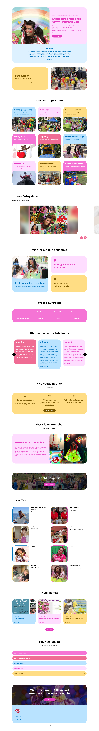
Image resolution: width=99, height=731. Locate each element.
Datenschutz (52, 725)
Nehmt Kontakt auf (49, 484)
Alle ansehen (49, 629)
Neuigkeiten (81, 711)
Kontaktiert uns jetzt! (49, 410)
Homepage (81, 708)
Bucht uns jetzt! (57, 36)
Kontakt (82, 713)
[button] (81, 237)
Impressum (46, 725)
